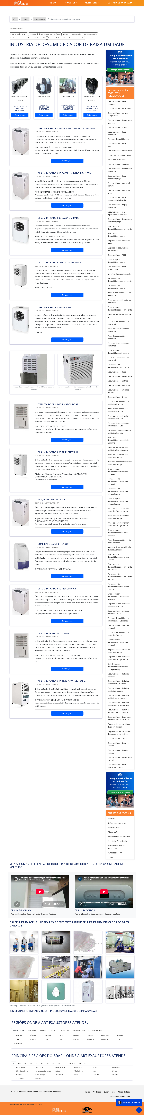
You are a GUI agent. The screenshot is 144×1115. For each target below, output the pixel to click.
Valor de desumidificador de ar (119, 315)
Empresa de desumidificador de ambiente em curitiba (80, 34)
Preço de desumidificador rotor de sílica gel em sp (118, 524)
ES (25, 1064)
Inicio (53, 2)
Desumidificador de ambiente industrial (120, 170)
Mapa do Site (124, 1092)
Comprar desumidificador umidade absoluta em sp (118, 619)
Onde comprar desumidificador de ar (117, 260)
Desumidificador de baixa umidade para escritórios (118, 704)
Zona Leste (65, 1030)
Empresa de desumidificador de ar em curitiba (119, 725)
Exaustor (111, 818)
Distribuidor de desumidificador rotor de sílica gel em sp (118, 667)
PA (85, 1064)
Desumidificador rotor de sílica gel (118, 626)
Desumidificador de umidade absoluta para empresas (119, 711)
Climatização (113, 832)
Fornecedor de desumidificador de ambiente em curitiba (66, 38)
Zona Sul (54, 1030)
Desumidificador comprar (18, 34)
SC (42, 1064)
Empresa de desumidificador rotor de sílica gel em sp (119, 658)
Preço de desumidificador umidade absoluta (118, 417)
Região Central (18, 1030)
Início (87, 1092)
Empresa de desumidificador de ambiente (119, 249)
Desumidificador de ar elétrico (117, 145)
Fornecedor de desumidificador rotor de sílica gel (45, 34)
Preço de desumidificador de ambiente (119, 301)
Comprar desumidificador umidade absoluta (118, 402)
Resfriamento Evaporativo (119, 836)
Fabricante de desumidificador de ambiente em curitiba (28, 38)
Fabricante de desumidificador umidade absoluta (118, 440)
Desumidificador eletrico (118, 381)
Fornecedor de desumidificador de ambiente (120, 279)
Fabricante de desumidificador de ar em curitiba (118, 557)
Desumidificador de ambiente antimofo (120, 121)
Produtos (70, 2)
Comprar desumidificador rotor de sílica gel (118, 633)
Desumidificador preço (117, 127)
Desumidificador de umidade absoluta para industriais (119, 718)
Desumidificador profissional (120, 151)
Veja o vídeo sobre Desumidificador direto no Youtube (97, 914)
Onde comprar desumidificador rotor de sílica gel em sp (118, 501)
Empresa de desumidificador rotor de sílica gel (119, 650)
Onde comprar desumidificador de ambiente (120, 308)
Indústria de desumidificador (120, 274)
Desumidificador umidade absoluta (118, 391)
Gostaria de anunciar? (120, 2)
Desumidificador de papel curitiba (118, 751)
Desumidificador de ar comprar (117, 102)
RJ (14, 1064)
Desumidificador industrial (119, 385)
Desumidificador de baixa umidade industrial (118, 689)
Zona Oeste (43, 1030)
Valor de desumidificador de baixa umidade (119, 541)
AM (80, 1064)
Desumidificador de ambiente (120, 376)
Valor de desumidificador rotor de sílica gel (118, 455)
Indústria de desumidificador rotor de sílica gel (120, 463)
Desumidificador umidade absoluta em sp (118, 612)
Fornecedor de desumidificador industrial (118, 366)
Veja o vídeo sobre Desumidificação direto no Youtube (33, 914)
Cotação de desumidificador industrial (119, 358)
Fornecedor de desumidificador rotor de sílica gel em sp (118, 491)
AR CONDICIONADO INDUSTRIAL (116, 847)
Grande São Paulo (78, 1030)
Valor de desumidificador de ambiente (119, 294)
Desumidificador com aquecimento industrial (117, 213)
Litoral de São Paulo (95, 1030)
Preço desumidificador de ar (119, 155)
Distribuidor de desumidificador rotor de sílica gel (118, 642)
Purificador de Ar (115, 853)
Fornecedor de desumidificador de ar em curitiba (118, 587)
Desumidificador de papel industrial (118, 206)
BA (59, 1064)
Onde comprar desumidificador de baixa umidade (118, 533)
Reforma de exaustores (117, 823)
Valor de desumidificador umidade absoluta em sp (118, 448)
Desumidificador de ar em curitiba (118, 744)
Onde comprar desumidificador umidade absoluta (118, 596)
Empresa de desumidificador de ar (119, 242)
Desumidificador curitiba (118, 738)
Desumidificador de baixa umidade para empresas (118, 696)
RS (48, 1064)
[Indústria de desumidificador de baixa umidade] (19, 86)
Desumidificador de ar (117, 372)
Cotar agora (20, 115)
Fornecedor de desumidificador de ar (117, 287)
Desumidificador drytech (118, 397)
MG (19, 1064)
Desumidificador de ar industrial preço (117, 177)
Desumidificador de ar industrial (117, 133)
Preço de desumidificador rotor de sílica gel (118, 517)
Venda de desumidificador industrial (118, 344)
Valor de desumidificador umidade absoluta (118, 410)
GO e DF (72, 1064)
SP (31, 1064)
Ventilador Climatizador (117, 841)
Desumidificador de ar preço (119, 108)
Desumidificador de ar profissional (117, 268)
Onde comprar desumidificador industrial (118, 351)
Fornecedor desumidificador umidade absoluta (119, 431)
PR (36, 1064)
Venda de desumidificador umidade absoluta (118, 424)
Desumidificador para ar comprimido (118, 114)
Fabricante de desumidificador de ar (117, 234)
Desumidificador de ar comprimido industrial (117, 198)
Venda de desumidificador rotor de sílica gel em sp (118, 509)
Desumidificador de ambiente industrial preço (120, 220)
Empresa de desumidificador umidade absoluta (119, 605)
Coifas (110, 857)
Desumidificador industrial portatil (119, 184)
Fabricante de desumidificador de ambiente (120, 227)
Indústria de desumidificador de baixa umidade (120, 548)
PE (53, 1064)
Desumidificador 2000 (117, 255)
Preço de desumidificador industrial (118, 330)
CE (64, 1064)
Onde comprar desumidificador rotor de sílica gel (118, 472)
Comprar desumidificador (118, 139)
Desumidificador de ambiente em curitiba (120, 758)
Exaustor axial (113, 827)
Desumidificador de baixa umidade (118, 675)
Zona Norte (32, 1030)
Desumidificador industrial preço (119, 191)
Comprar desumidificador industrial (118, 322)
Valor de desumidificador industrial (118, 337)
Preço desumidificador (117, 160)
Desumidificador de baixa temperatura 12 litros (118, 682)
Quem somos (92, 2)
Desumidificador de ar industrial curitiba (117, 766)
